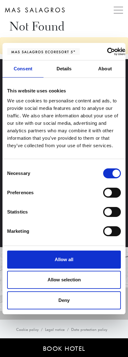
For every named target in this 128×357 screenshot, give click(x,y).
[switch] (112, 193)
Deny (64, 300)
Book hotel (64, 347)
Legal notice (55, 329)
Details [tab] (64, 68)
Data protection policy (89, 329)
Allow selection (64, 279)
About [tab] (105, 68)
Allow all (64, 259)
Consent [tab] (23, 68)
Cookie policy (27, 329)
